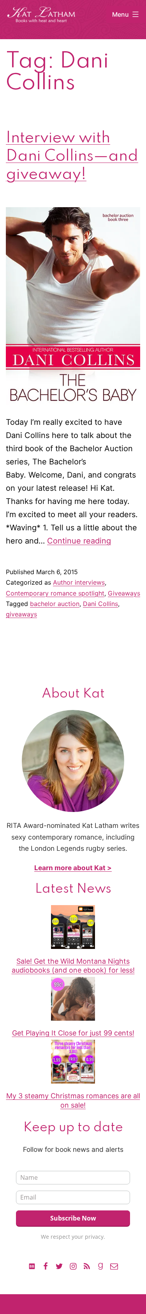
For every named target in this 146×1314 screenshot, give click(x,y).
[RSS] (86, 1265)
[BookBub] (31, 1265)
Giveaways (124, 593)
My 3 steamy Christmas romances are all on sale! (73, 1100)
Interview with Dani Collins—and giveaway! (72, 156)
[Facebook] (45, 1265)
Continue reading (79, 540)
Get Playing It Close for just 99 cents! (73, 1033)
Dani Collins (100, 604)
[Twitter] (59, 1265)
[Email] (114, 1265)
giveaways (21, 614)
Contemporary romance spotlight (55, 593)
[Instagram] (72, 1265)
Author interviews (79, 582)
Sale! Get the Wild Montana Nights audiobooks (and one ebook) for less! (73, 965)
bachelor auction (54, 604)
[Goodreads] (100, 1265)
